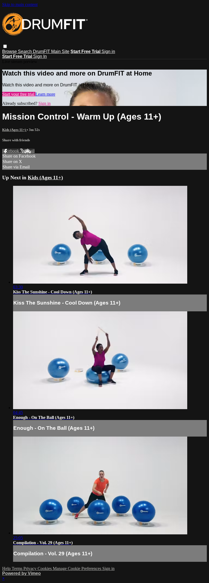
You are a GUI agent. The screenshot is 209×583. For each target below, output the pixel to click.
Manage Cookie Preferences (77, 568)
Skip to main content (20, 4)
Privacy (30, 568)
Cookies (45, 568)
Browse (10, 51)
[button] (5, 46)
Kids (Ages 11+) (14, 130)
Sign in (108, 51)
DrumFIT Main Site (51, 51)
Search (25, 51)
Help (7, 568)
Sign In (40, 56)
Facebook (11, 151)
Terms (17, 568)
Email (29, 151)
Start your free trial (18, 94)
